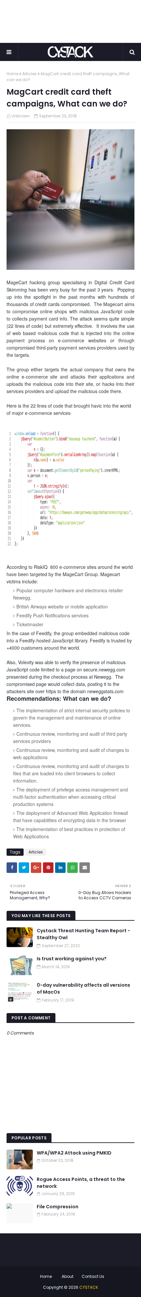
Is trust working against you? (72, 958)
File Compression (57, 1206)
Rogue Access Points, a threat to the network (81, 1182)
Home (12, 74)
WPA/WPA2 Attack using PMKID (74, 1153)
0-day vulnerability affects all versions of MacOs (83, 988)
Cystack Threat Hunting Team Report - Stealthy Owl (83, 934)
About (67, 1276)
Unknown (20, 116)
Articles (29, 74)
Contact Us (93, 1276)
